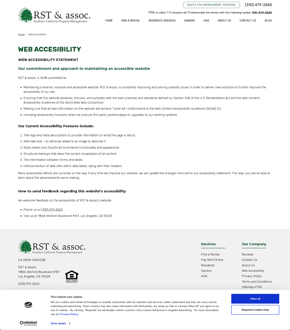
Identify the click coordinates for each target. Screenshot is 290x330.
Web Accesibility (253, 271)
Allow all (255, 298)
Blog (268, 20)
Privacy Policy (69, 314)
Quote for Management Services (211, 5)
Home (109, 20)
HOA (206, 20)
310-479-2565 (262, 12)
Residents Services (162, 20)
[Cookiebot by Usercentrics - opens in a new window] (28, 323)
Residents (208, 265)
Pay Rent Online (212, 260)
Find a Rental (130, 20)
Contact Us (248, 20)
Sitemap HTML (252, 287)
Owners (189, 20)
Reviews (247, 254)
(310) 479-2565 (258, 5)
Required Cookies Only (255, 309)
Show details (58, 323)
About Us (224, 20)
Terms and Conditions (257, 282)
